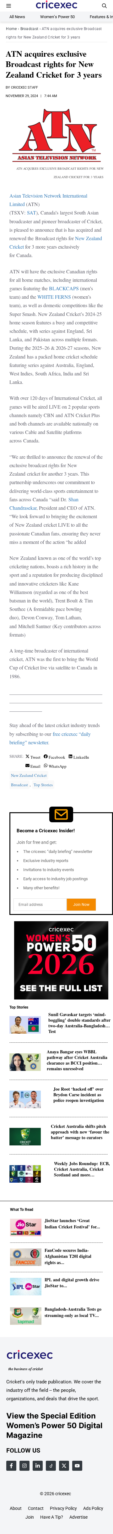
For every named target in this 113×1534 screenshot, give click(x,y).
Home (11, 29)
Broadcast (29, 29)
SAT (31, 212)
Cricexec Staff (24, 87)
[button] (104, 6)
